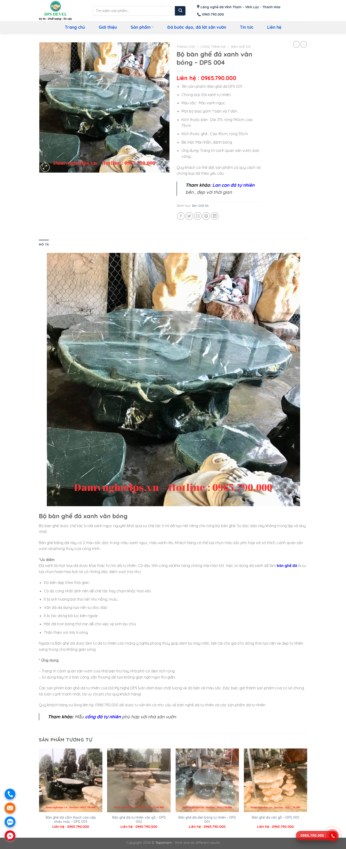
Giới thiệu (108, 27)
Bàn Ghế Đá (240, 46)
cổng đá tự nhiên (103, 717)
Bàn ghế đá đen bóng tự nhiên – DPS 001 (207, 819)
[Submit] (180, 11)
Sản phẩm (141, 27)
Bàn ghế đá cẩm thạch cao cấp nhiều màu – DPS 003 (71, 819)
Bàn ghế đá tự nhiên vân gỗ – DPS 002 (139, 819)
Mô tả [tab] (44, 244)
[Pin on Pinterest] (206, 216)
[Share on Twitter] (189, 216)
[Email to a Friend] (198, 216)
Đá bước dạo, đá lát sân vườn (196, 27)
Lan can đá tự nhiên (233, 185)
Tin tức (246, 27)
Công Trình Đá (213, 46)
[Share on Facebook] (181, 216)
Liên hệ (274, 27)
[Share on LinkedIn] (215, 216)
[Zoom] (45, 167)
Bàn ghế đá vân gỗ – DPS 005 (275, 817)
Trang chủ (75, 27)
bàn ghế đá (287, 565)
